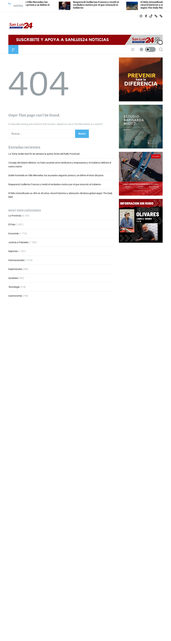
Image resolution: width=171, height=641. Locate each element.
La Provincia (14, 215)
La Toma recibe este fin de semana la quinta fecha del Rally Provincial (43, 153)
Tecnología (14, 287)
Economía (13, 233)
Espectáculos (15, 269)
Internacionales (16, 260)
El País (11, 224)
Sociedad (13, 278)
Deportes (13, 251)
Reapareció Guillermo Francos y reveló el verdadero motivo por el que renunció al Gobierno (81, 5)
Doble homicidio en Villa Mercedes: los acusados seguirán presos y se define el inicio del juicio (56, 175)
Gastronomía (15, 295)
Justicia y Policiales (18, 242)
